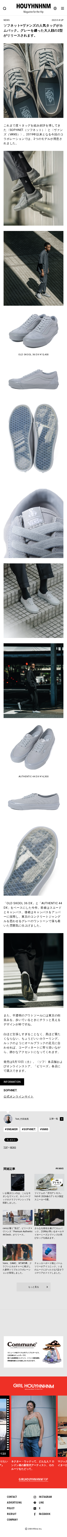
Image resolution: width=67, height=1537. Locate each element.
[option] (33, 1433)
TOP (6, 1147)
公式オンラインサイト (19, 1096)
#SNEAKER (11, 1129)
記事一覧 (53, 1119)
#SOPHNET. (29, 1129)
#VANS (44, 1129)
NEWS (13, 1147)
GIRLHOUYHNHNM (33, 1479)
